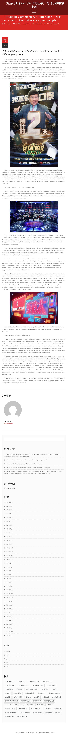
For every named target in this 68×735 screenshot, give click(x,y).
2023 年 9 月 (9, 605)
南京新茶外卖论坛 (49, 701)
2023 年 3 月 (9, 624)
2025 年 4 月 (9, 532)
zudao (7, 666)
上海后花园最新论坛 (23, 685)
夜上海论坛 (8, 705)
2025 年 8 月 (9, 517)
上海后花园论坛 (51, 685)
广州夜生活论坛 (19, 705)
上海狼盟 (7, 697)
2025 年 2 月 (9, 540)
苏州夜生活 (48, 708)
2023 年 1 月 (9, 628)
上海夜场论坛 (44, 689)
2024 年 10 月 (9, 555)
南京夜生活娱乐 (25, 701)
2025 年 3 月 (9, 536)
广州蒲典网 (30, 705)
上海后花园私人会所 (37, 685)
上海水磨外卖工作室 (54, 693)
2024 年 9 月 (9, 559)
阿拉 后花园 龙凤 (22, 716)
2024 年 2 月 (9, 586)
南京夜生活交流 (56, 697)
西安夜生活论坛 (37, 712)
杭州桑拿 (50, 705)
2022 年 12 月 (9, 631)
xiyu (7, 662)
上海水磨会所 (41, 693)
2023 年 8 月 (9, 609)
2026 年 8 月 (9, 502)
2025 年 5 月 (9, 529)
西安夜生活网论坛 (25, 712)
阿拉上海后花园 (9, 716)
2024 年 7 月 (9, 567)
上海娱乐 (7, 693)
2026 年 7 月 (9, 506)
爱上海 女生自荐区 (36, 708)
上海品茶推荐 (9, 689)
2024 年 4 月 (9, 578)
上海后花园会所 (47, 681)
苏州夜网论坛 (58, 708)
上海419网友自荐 (10, 681)
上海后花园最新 (9, 685)
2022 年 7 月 (9, 635)
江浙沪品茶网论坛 (10, 708)
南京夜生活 (46, 697)
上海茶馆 (28, 697)
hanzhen (8, 651)
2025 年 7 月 (9, 521)
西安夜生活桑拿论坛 (10, 712)
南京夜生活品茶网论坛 (11, 701)
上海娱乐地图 (17, 693)
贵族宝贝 (57, 712)
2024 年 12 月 (9, 548)
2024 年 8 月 (9, 563)
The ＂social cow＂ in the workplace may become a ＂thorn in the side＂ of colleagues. (28, 467)
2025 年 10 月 (9, 510)
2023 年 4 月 (9, 620)
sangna (9, 24)
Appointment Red (43, 732)
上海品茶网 (19, 689)
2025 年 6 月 (9, 525)
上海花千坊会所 (18, 697)
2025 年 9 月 (9, 513)
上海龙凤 (36, 697)
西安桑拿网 (48, 712)
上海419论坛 (21, 681)
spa (7, 658)
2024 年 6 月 (9, 570)
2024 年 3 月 (9, 582)
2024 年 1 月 (9, 590)
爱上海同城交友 (23, 708)
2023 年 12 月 (9, 593)
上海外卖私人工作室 (31, 689)
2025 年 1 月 (9, 544)
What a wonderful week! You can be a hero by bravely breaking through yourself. (26, 460)
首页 (3, 24)
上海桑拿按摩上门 (30, 693)
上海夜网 (53, 689)
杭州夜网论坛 (40, 705)
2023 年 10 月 (9, 601)
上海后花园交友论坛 (33, 681)
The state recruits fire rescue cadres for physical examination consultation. (24, 463)
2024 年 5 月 (9, 574)
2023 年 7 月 (9, 612)
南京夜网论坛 (37, 701)
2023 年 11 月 (9, 597)
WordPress (29, 732)
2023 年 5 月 (9, 616)
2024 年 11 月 (9, 551)
